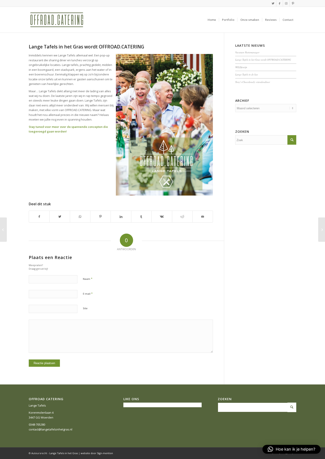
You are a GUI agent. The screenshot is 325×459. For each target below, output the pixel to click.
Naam (87, 279)
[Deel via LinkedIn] (121, 216)
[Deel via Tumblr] (141, 216)
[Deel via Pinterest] (100, 216)
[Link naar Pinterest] (293, 3)
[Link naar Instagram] (286, 3)
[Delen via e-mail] (203, 216)
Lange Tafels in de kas (246, 74)
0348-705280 (37, 424)
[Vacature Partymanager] (321, 229)
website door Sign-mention (97, 453)
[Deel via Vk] (162, 216)
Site (85, 308)
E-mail (88, 294)
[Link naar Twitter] (273, 3)
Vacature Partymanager (247, 52)
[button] (291, 449)
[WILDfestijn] (3, 229)
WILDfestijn (241, 67)
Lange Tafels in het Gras (63, 453)
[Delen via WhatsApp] (80, 216)
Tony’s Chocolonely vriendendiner (252, 82)
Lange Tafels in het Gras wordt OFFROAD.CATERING (86, 47)
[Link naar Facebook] (279, 3)
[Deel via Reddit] (182, 216)
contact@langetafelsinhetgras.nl (50, 429)
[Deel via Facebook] (39, 216)
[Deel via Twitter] (60, 216)
